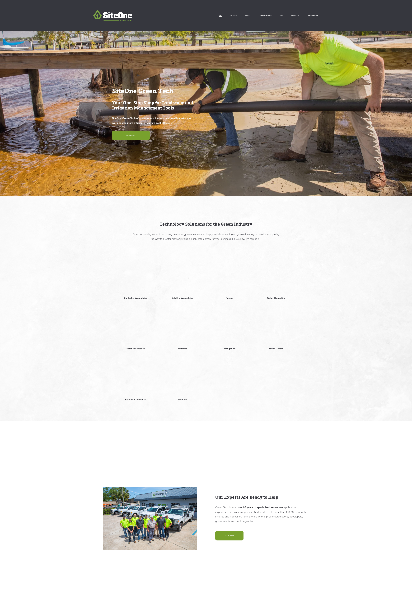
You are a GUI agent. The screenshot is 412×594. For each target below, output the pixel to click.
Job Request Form (266, 15)
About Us (233, 15)
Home (220, 15)
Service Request (313, 15)
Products (248, 15)
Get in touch (229, 536)
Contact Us (295, 15)
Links (281, 15)
